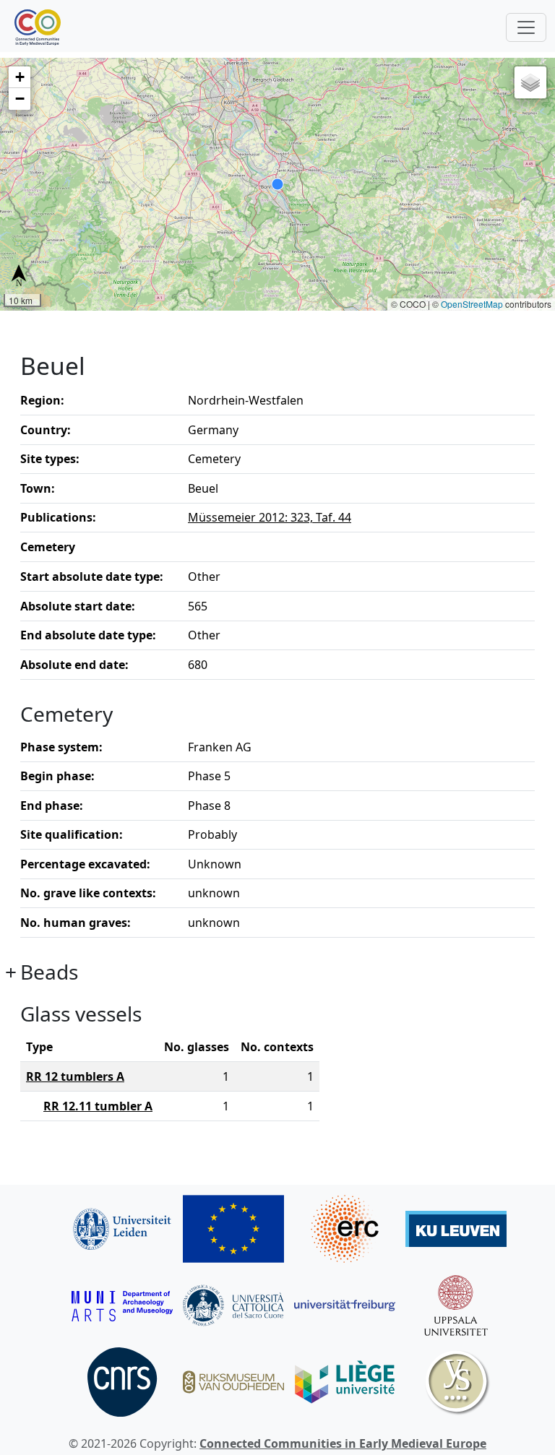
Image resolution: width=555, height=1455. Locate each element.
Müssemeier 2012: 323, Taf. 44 (269, 517)
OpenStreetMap (472, 304)
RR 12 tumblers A (75, 1076)
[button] (19, 77)
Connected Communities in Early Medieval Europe (342, 1443)
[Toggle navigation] (526, 27)
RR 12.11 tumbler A (97, 1106)
